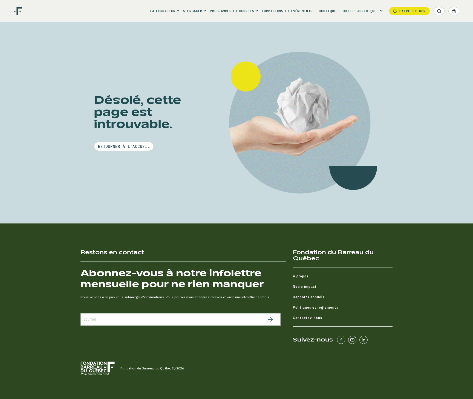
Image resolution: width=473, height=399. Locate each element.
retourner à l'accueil (124, 146)
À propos (300, 276)
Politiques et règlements (315, 307)
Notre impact (305, 287)
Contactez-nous (307, 318)
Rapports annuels (308, 297)
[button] (163, 11)
